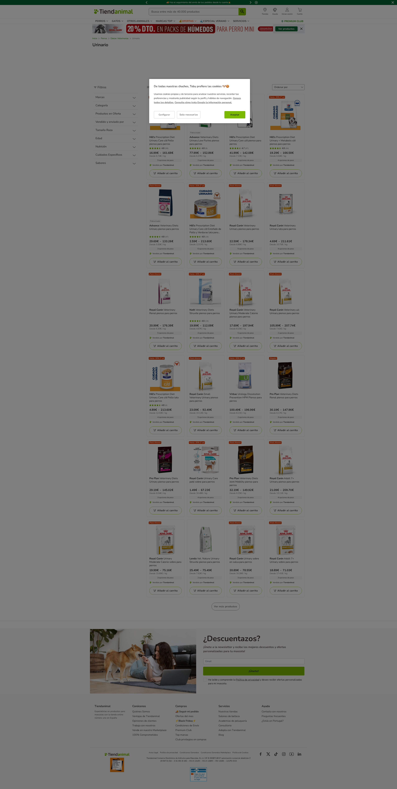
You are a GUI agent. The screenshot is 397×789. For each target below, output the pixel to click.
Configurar (164, 114)
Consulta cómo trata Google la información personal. (203, 102)
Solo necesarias (189, 114)
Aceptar (234, 114)
